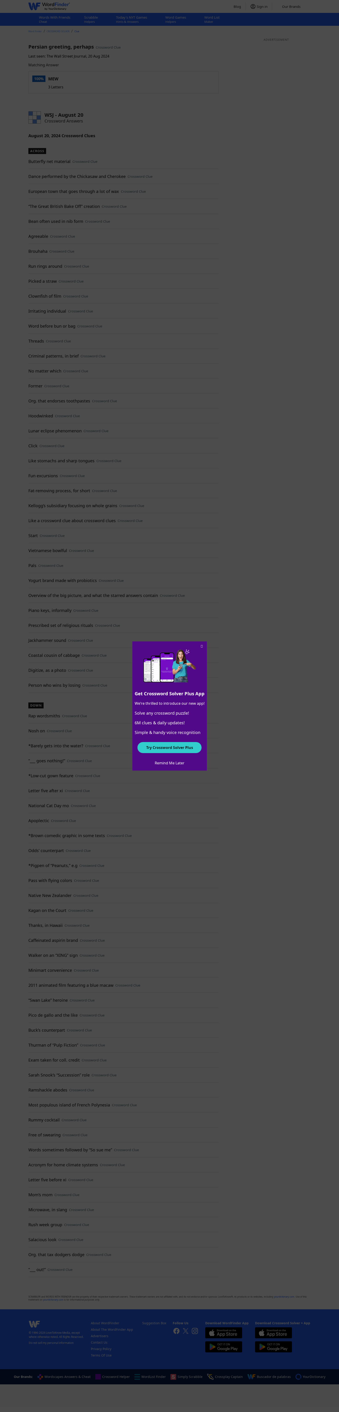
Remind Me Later (169, 763)
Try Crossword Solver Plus (169, 747)
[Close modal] (202, 646)
